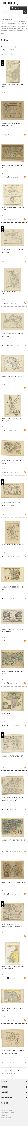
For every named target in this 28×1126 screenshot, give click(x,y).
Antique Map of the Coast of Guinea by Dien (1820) (12, 1010)
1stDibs (3, 1115)
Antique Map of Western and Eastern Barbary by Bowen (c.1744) (12, 799)
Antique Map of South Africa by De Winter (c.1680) (13, 462)
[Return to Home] (1, 17)
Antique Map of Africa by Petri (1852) (12, 376)
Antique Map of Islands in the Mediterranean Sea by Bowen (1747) (12, 926)
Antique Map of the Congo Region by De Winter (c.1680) (12, 588)
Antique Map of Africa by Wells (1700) (12, 756)
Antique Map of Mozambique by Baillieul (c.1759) (13, 208)
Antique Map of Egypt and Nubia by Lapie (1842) (13, 293)
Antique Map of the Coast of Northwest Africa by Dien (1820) (13, 967)
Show (2, 49)
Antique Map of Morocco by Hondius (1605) (13, 840)
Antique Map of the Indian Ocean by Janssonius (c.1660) (12, 124)
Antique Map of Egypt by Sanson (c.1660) (13, 545)
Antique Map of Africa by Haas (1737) (12, 714)
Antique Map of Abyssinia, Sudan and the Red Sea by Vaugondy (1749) (13, 1052)
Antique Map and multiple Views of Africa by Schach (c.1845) (13, 630)
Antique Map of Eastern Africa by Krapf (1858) (13, 85)
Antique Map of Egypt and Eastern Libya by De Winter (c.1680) (13, 504)
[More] (25, 135)
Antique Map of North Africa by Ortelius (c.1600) (13, 672)
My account (4, 1092)
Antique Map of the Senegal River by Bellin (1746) (12, 419)
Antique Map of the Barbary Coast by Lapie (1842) (12, 251)
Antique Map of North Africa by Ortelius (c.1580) (13, 166)
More (2, 33)
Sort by (3, 46)
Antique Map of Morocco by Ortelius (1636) (13, 882)
